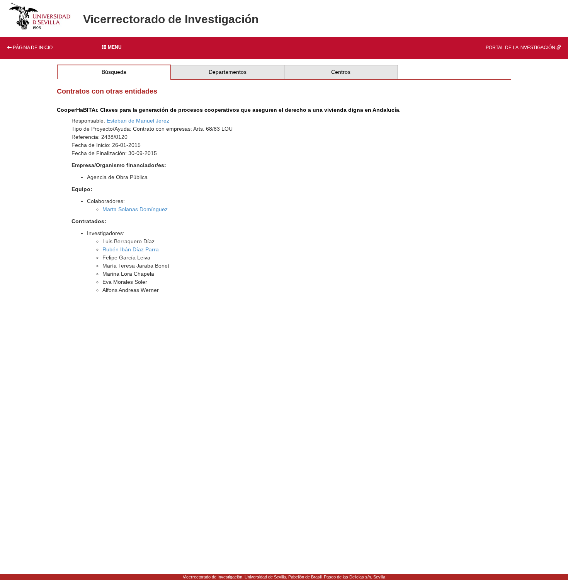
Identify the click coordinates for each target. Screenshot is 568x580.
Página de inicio (32, 47)
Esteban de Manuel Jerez (138, 121)
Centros (340, 72)
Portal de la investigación (521, 47)
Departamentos (228, 72)
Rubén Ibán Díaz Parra (130, 249)
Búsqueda (114, 72)
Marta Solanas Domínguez (135, 209)
